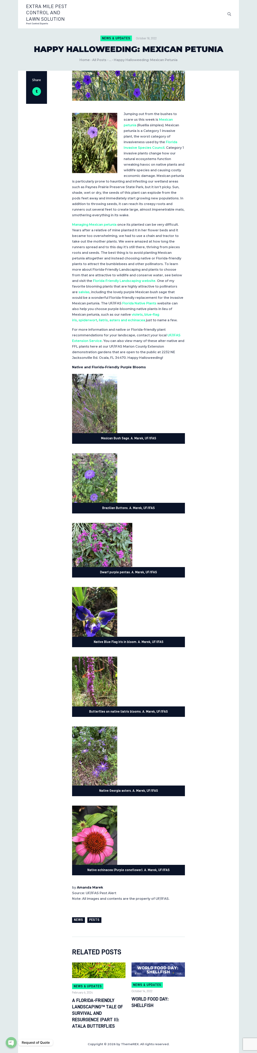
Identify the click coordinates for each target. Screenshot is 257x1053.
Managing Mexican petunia (94, 225)
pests (94, 919)
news (78, 919)
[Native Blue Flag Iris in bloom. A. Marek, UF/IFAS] (94, 590)
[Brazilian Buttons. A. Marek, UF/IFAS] (94, 456)
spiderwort (88, 320)
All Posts (99, 60)
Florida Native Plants (139, 303)
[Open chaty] (11, 1042)
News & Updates (116, 38)
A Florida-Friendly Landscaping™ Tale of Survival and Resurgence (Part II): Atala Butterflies (97, 1013)
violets (137, 314)
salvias (84, 292)
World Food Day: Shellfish (150, 1002)
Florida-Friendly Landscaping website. (124, 281)
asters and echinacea (127, 320)
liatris (103, 320)
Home (85, 60)
